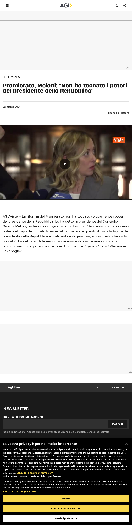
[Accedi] (124, 5)
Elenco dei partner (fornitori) (19, 491)
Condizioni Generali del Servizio (92, 432)
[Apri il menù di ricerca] (117, 5)
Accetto (66, 498)
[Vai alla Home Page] (66, 5)
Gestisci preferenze (66, 518)
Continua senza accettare (66, 508)
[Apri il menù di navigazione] (7, 5)
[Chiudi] (126, 444)
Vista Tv (15, 77)
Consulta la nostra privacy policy (34, 472)
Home (6, 77)
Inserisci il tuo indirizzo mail (23, 417)
